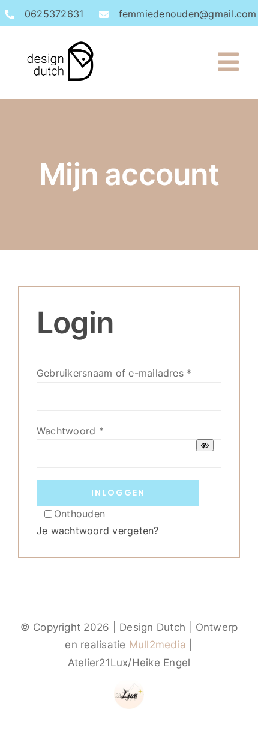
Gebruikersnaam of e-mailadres (114, 373)
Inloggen (118, 493)
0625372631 (54, 14)
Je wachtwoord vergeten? (98, 530)
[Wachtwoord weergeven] (205, 445)
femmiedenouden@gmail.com (188, 14)
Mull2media (157, 645)
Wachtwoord (70, 431)
